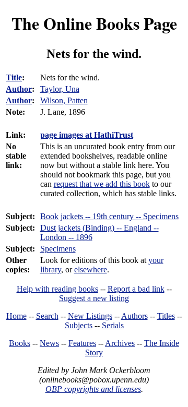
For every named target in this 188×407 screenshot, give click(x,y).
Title (14, 77)
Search (47, 316)
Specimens (58, 248)
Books (19, 343)
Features (82, 343)
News (49, 343)
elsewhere (90, 269)
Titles (166, 316)
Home (16, 316)
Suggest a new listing (94, 298)
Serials (113, 325)
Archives (120, 343)
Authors (134, 316)
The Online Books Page (94, 23)
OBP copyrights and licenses (93, 389)
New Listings (90, 316)
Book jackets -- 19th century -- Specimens (109, 216)
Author (19, 89)
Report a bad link (136, 288)
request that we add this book (102, 183)
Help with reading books (57, 288)
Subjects (78, 325)
